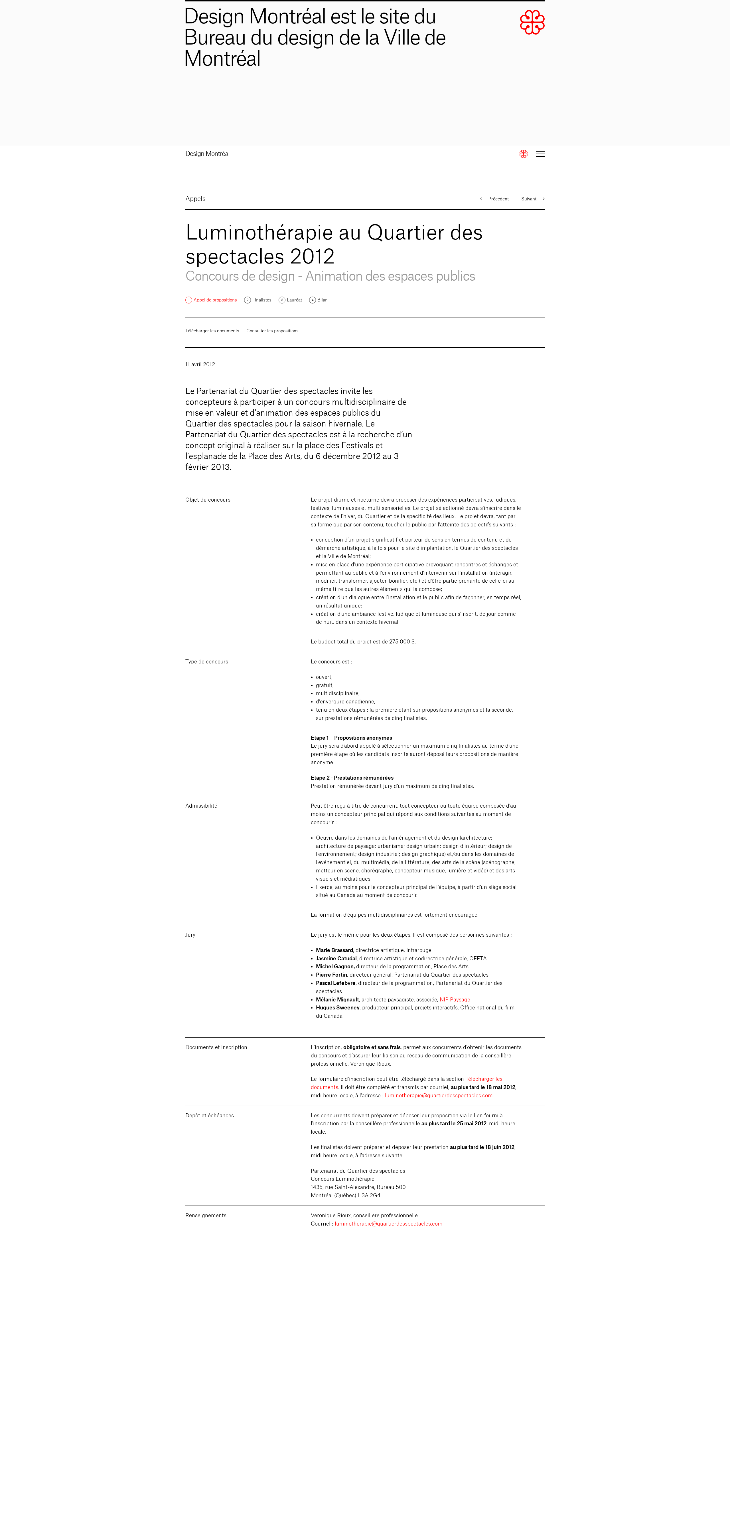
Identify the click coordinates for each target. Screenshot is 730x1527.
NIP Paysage (455, 999)
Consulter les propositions (272, 331)
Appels (195, 199)
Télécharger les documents (212, 331)
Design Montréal (207, 154)
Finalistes (261, 300)
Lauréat (294, 300)
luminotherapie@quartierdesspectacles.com (439, 1095)
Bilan (322, 300)
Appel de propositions (215, 300)
